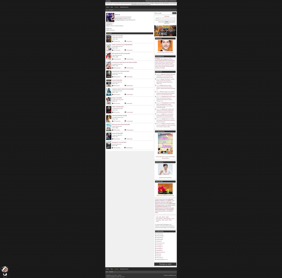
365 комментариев (129, 67)
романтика (164, 60)
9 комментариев (129, 76)
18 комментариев (129, 85)
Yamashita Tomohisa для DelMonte (165, 177)
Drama (162, 59)
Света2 (157, 221)
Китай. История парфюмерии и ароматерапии (165, 195)
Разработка (166, 275)
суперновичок (159, 241)
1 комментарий (129, 103)
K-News (157, 59)
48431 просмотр (117, 85)
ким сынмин (158, 255)
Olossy (162, 79)
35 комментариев (129, 147)
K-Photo (170, 59)
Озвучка (157, 60)
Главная (107, 7)
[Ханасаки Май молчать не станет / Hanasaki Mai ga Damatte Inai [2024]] (165, 153)
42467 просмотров (116, 147)
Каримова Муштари (167, 218)
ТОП (107, 271)
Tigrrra (173, 218)
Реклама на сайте (165, 264)
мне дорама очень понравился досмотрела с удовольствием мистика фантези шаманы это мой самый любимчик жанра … (165, 93)
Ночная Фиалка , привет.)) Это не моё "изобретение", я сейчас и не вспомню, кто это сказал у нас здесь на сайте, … (166, 125)
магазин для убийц (159, 235)
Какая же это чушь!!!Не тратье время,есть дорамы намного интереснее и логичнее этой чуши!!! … (165, 120)
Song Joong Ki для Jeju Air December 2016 (165, 52)
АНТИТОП (111, 271)
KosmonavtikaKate (159, 218)
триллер (160, 66)
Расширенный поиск (124, 7)
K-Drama (163, 63)
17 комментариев (129, 121)
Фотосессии (158, 38)
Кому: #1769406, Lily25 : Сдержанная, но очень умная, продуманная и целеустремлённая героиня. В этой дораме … (165, 111)
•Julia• (157, 217)
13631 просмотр (117, 112)
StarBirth (163, 66)
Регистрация (166, 16)
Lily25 (161, 85)
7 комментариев (129, 138)
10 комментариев (129, 112)
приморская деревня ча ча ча (162, 259)
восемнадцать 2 (159, 244)
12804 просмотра (117, 94)
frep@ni (167, 217)
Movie (173, 60)
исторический (166, 64)
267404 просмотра (117, 67)
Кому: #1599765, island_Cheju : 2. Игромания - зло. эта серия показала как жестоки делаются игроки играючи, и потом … (165, 76)
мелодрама (157, 67)
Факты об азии (159, 181)
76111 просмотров (117, 50)
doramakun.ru (109, 275)
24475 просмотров (117, 121)
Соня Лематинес (165, 102)
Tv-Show (170, 63)
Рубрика (156, 66)
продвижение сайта (172, 275)
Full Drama (169, 60)
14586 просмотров (117, 76)
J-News (159, 64)
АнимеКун (116, 7)
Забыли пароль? (166, 23)
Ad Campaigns (162, 67)
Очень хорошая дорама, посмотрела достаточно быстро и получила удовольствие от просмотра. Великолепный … (165, 115)
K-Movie (162, 64)
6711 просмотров (117, 41)
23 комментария (129, 50)
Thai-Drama (168, 66)
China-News (172, 64)
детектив (172, 66)
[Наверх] (4, 271)
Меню (112, 7)
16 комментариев (129, 94)
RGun (161, 91)
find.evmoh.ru (166, 3)
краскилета (164, 96)
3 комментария (129, 41)
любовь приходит (159, 257)
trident (162, 74)
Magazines (166, 59)
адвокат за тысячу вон (160, 252)
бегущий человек (159, 233)
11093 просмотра (117, 138)
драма (160, 60)
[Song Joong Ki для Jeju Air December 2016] (165, 50)
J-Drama (167, 63)
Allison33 (163, 217)
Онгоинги (159, 63)
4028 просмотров (117, 103)
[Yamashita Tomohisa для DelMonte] (165, 174)
